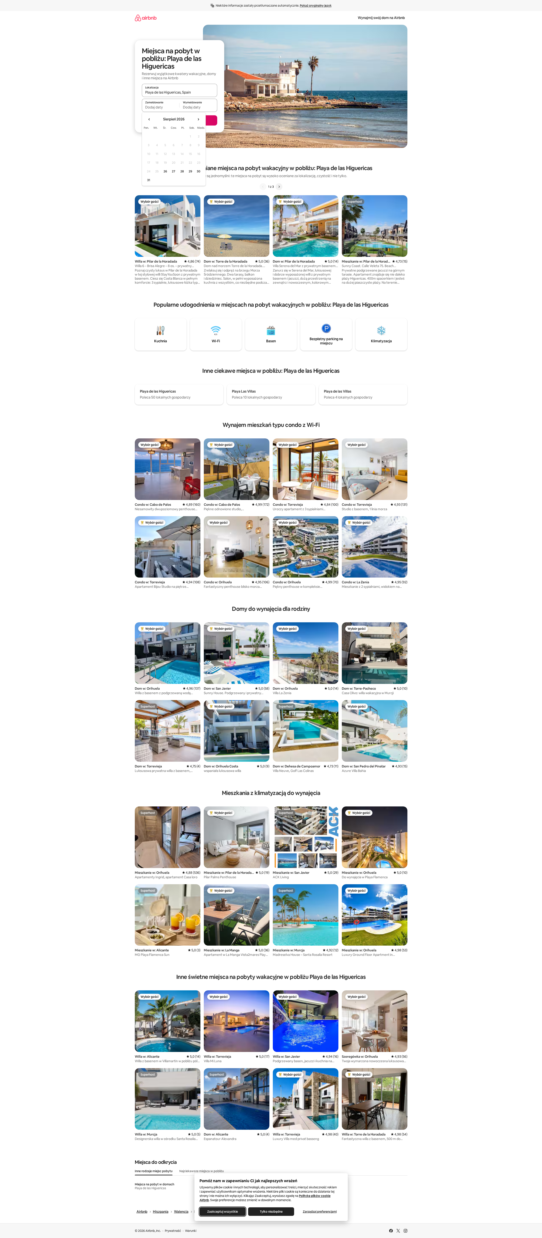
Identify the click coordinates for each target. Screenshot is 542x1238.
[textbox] (160, 107)
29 (190, 171)
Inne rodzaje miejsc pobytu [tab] (154, 1171)
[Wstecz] (263, 186)
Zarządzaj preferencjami (319, 1211)
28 (182, 171)
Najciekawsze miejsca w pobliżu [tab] (201, 1171)
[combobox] (179, 92)
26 (165, 171)
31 (148, 180)
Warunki (190, 1231)
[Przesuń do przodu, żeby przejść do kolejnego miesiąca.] (198, 119)
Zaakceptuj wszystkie (222, 1211)
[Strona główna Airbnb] (146, 18)
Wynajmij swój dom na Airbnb (381, 18)
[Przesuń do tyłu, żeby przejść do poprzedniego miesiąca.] (149, 119)
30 (198, 171)
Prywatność (173, 1231)
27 (173, 171)
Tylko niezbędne (271, 1211)
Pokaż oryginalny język (316, 5)
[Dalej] (279, 186)
